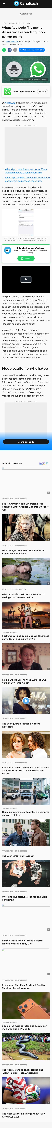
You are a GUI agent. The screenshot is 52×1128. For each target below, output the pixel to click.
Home (4, 23)
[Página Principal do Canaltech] (26, 5)
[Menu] (3, 4)
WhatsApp (10, 102)
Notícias (12, 23)
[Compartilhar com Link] (15, 50)
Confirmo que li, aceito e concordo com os (27, 54)
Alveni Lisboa (12, 41)
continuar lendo (26, 442)
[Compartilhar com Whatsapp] (4, 50)
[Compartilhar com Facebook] (10, 50)
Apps (29, 23)
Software (21, 23)
